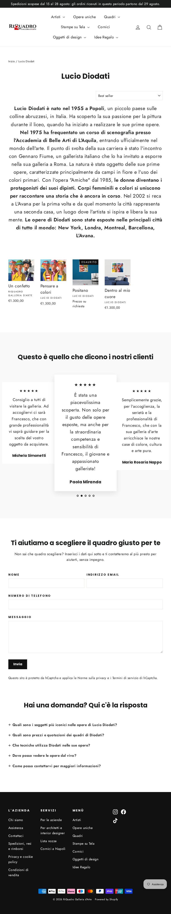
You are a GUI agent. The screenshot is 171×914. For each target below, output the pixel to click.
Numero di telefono (29, 596)
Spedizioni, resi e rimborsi (19, 846)
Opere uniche (84, 17)
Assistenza (15, 827)
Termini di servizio (125, 678)
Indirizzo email (103, 574)
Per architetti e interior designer (52, 830)
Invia (17, 664)
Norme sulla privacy (92, 678)
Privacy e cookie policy (20, 859)
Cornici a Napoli (52, 848)
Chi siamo (15, 820)
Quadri (110, 17)
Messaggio (19, 617)
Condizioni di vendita (18, 872)
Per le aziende (51, 820)
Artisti (56, 17)
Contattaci (15, 835)
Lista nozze (48, 841)
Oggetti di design (68, 37)
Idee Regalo (104, 37)
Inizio (11, 61)
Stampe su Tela (73, 27)
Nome (14, 574)
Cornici (104, 27)
